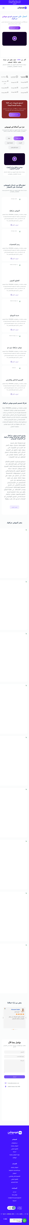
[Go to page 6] (13, 1029)
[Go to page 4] (15, 1029)
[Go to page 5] (14, 1029)
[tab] (19, 138)
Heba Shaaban (15, 1009)
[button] (3, 8)
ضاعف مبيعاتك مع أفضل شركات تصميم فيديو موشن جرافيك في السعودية (14, 2)
